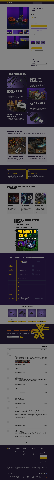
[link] (27, 240)
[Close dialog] (37, 230)
